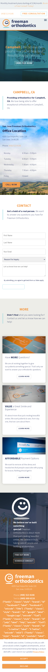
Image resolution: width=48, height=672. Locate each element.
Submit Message (13, 286)
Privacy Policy (38, 652)
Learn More (24, 376)
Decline (24, 666)
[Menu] (45, 20)
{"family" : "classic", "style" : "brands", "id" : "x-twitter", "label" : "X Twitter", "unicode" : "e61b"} (24, 629)
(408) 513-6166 (7, 13)
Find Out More (22, 555)
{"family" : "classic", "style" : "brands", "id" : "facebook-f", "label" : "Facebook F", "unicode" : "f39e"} (24, 605)
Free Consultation (33, 13)
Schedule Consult (24, 561)
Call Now (11, 184)
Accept (24, 658)
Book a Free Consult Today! (31, 5)
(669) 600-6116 (27, 598)
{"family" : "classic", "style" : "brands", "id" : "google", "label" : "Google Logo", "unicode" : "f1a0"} (24, 612)
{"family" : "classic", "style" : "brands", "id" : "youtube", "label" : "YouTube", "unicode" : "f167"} (24, 636)
